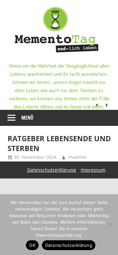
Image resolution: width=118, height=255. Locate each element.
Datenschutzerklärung (51, 170)
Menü (27, 117)
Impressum (93, 170)
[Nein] (110, 224)
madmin (78, 157)
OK (32, 245)
